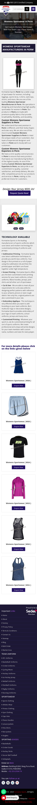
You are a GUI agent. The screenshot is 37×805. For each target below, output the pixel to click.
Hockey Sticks (7, 751)
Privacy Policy (7, 627)
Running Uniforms (9, 693)
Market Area (7, 650)
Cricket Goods (7, 747)
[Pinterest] (17, 783)
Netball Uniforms (8, 681)
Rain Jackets (6, 732)
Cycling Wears (7, 670)
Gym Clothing (7, 712)
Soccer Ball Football (9, 755)
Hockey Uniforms (8, 673)
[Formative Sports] (6, 10)
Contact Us (6, 635)
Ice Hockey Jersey (8, 677)
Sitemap (5, 638)
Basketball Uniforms (9, 662)
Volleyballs (6, 759)
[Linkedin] (12, 783)
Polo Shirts (6, 728)
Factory (5, 623)
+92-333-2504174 (15, 771)
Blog (4, 642)
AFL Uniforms (7, 658)
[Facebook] (3, 783)
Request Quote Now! (19, 193)
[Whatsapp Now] (3, 791)
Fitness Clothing (8, 708)
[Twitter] (8, 783)
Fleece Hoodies (8, 720)
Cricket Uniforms (8, 666)
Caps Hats (6, 716)
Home (4, 615)
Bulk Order (6, 646)
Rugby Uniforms (8, 689)
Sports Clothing (8, 701)
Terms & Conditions (9, 631)
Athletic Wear (7, 705)
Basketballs (6, 744)
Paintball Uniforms (9, 685)
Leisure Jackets (7, 724)
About (4, 619)
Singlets (5, 735)
